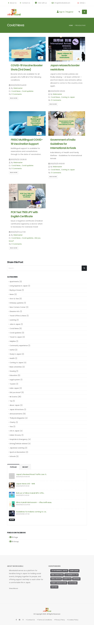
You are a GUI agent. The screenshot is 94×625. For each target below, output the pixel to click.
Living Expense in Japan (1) (20, 286)
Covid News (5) (16, 328)
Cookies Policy (73, 620)
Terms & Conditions (45, 620)
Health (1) (13, 358)
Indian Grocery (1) (16, 435)
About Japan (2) (16, 405)
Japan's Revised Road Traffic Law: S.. (31, 474)
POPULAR (13, 467)
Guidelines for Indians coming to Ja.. (31, 511)
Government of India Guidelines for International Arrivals (63, 144)
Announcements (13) (18, 414)
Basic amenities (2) (17, 367)
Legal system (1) (16, 380)
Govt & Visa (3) (16, 299)
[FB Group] (19, 620)
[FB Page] (16, 620)
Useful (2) (13, 350)
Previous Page (80, 25)
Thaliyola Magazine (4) (19, 418)
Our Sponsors (54, 566)
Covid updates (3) (17, 333)
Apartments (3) (16, 282)
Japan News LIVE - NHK (25, 483)
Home (71, 25)
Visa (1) (12, 427)
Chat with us (42, 3)
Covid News (16, 91)
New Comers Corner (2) (19, 307)
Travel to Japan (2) (17, 337)
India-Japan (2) (16, 388)
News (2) (13, 294)
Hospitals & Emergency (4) (20, 439)
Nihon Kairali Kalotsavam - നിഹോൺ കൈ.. (34, 502)
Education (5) (15, 375)
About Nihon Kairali (15, 566)
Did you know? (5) (17, 392)
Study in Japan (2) (17, 354)
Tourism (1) (14, 384)
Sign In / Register (66, 12)
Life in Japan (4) (16, 431)
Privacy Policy (60, 620)
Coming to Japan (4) (18, 363)
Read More (13, 98)
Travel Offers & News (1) (19, 316)
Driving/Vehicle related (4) (20, 444)
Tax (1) (12, 401)
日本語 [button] (82, 3)
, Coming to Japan (67, 97)
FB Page (14, 537)
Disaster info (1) (16, 311)
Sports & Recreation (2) (19, 452)
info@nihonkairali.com (62, 3)
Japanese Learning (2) (18, 448)
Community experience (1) (20, 345)
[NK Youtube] (23, 620)
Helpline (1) (14, 341)
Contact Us (31, 620)
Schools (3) (14, 456)
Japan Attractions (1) (18, 409)
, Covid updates (27, 91)
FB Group (15, 542)
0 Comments (16, 94)
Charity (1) (14, 422)
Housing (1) (14, 371)
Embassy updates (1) (18, 303)
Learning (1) (14, 320)
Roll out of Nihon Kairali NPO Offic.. (30, 493)
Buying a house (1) (17, 290)
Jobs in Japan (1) (16, 324)
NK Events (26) (15, 397)
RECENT (25, 467)
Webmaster (18, 88)
